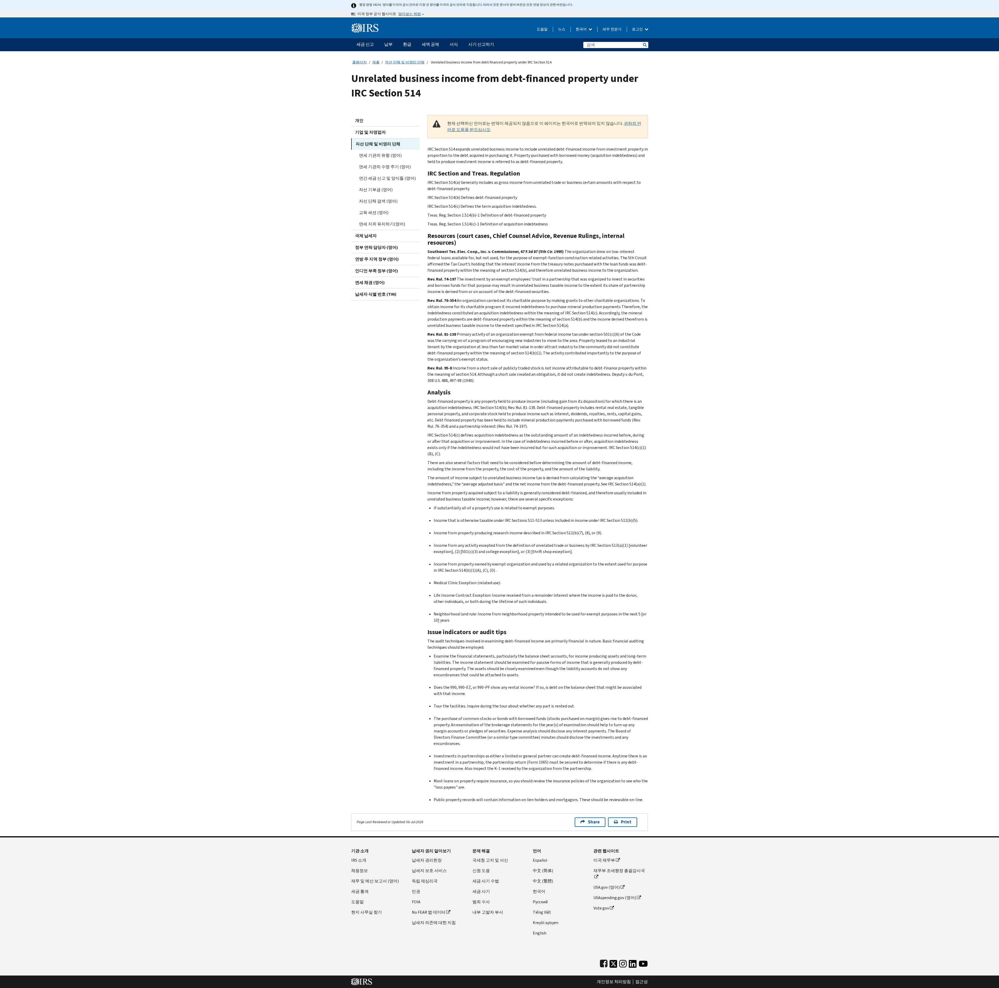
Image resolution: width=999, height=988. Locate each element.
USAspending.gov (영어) (614, 897)
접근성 (641, 981)
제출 (376, 62)
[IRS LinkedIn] (633, 962)
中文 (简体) (543, 870)
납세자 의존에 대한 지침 (434, 922)
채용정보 (359, 870)
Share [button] (594, 822)
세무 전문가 (612, 29)
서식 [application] (454, 44)
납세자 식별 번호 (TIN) (375, 294)
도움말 (542, 29)
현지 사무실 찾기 (366, 912)
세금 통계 (360, 891)
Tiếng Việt (542, 912)
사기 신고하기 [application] (481, 44)
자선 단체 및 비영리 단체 (405, 62)
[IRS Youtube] (643, 962)
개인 (359, 120)
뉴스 (561, 29)
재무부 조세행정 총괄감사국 (619, 870)
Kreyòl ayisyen (545, 922)
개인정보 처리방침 (614, 981)
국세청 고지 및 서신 (490, 860)
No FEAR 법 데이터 (428, 912)
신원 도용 (481, 870)
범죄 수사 (481, 902)
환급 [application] (407, 44)
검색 (644, 45)
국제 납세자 (366, 235)
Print (626, 822)
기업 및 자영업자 (370, 132)
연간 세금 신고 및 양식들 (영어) (387, 178)
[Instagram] (623, 962)
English (539, 933)
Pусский (540, 902)
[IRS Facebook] (603, 962)
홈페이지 (359, 62)
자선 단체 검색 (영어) (378, 201)
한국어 (581, 29)
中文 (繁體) (543, 881)
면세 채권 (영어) (370, 282)
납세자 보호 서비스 (429, 870)
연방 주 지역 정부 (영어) (377, 259)
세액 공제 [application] (430, 44)
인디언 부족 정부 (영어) (376, 271)
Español (540, 860)
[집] (365, 25)
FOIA (416, 902)
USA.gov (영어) (606, 887)
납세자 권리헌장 (427, 860)
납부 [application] (388, 44)
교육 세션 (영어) (373, 212)
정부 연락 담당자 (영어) (376, 247)
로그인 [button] (638, 29)
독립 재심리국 (425, 881)
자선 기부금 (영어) (376, 189)
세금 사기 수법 (485, 881)
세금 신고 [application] (365, 44)
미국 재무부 (604, 860)
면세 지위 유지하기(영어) (382, 224)
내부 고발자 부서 (487, 912)
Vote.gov (601, 908)
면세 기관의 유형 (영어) (380, 155)
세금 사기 (481, 891)
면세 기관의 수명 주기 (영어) (385, 167)
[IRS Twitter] (613, 962)
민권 (416, 891)
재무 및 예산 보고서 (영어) (375, 881)
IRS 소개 (358, 860)
